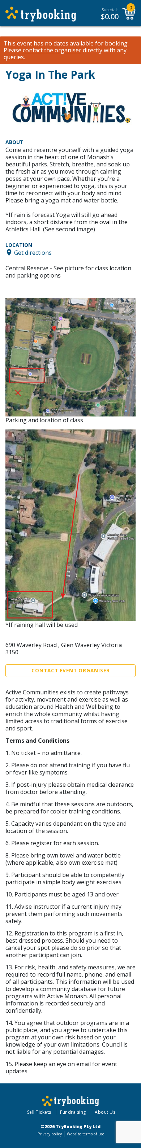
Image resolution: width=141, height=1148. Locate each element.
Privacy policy (50, 1133)
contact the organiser (52, 50)
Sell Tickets (39, 1112)
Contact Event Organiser (70, 670)
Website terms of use (85, 1133)
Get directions (33, 252)
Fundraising (73, 1112)
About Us (105, 1112)
